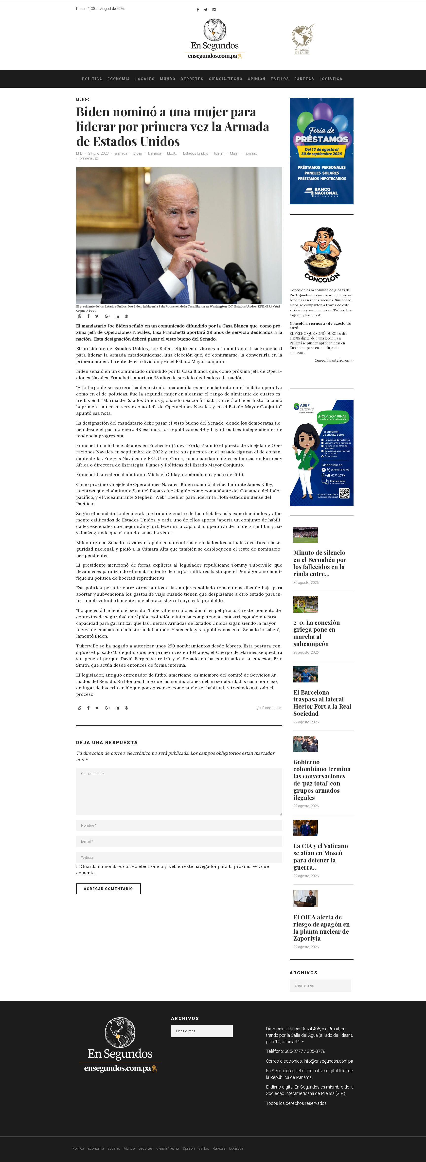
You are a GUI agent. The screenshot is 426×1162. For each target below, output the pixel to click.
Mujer (234, 153)
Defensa (154, 153)
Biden (137, 153)
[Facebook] (198, 10)
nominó (251, 153)
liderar (219, 153)
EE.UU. (172, 153)
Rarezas (304, 79)
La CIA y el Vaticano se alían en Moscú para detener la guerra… (320, 856)
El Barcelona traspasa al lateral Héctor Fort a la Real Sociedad (322, 702)
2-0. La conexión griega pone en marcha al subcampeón (316, 632)
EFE (79, 153)
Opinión (257, 79)
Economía (118, 79)
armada (121, 153)
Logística (331, 79)
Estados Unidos (195, 153)
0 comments (272, 708)
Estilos (280, 79)
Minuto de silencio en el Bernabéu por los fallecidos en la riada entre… (319, 562)
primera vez (89, 158)
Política (92, 79)
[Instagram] (214, 10)
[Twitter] (206, 10)
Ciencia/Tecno (226, 79)
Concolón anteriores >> (334, 360)
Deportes (192, 79)
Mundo (168, 79)
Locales (145, 79)
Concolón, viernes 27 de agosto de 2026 (320, 325)
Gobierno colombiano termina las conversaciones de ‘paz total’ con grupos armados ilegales (322, 779)
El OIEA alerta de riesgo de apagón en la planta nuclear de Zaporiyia (321, 927)
